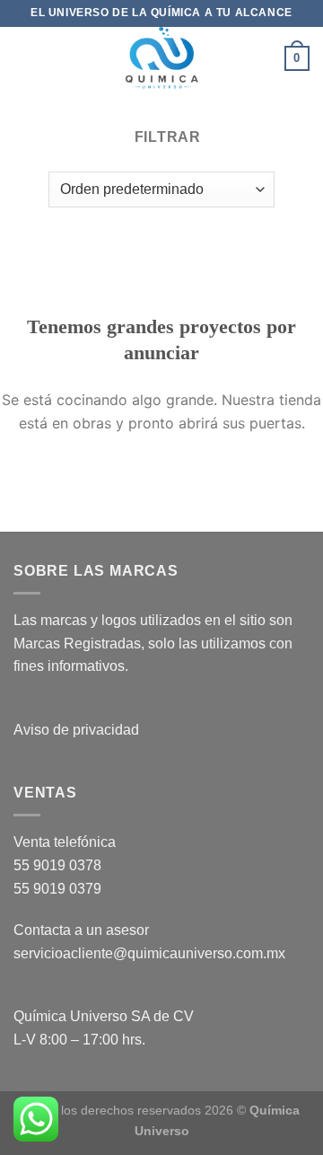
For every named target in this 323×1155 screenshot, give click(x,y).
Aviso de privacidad (76, 729)
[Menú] (24, 58)
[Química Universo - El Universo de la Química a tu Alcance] (161, 58)
